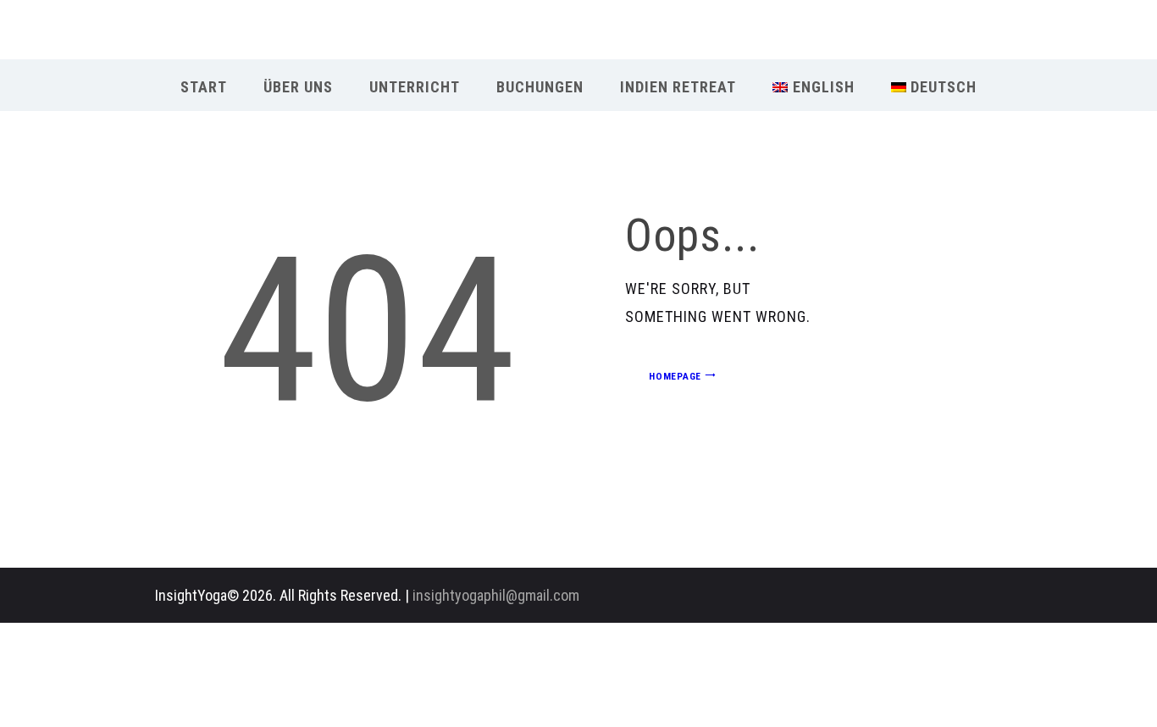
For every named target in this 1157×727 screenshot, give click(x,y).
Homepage (675, 376)
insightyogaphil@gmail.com (495, 595)
